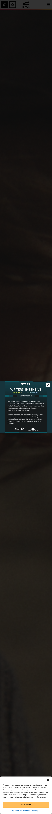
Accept (26, 804)
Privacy (35, 810)
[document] (26, 407)
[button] (48, 780)
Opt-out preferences (21, 810)
